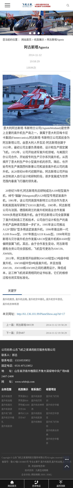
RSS (43, 474)
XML (49, 474)
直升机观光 (6, 405)
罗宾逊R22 (23, 396)
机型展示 (39, 39)
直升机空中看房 (52, 441)
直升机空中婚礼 (37, 299)
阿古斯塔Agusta (55, 39)
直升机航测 (6, 426)
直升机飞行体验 (52, 424)
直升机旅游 (6, 409)
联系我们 (36, 389)
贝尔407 (22, 417)
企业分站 (25, 474)
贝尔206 (22, 409)
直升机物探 (36, 422)
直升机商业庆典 (52, 432)
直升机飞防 (6, 413)
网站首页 (26, 39)
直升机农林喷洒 (11, 304)
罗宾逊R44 (23, 400)
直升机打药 (36, 400)
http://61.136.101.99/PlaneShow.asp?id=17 (41, 313)
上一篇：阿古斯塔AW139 (20, 325)
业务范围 (6, 389)
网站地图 (35, 474)
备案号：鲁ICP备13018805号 (15, 462)
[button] (30, 33)
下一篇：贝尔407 (15, 333)
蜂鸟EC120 (23, 413)
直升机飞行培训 (52, 398)
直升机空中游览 (54, 299)
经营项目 (51, 389)
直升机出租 (21, 299)
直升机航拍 (36, 413)
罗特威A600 (23, 405)
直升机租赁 (8, 299)
